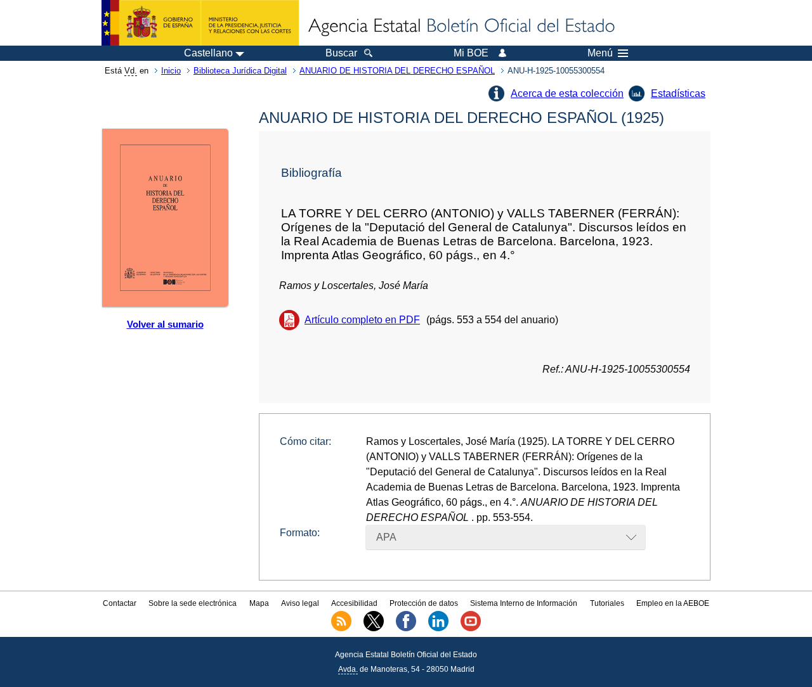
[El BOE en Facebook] (406, 628)
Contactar (119, 603)
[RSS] (341, 628)
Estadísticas (678, 93)
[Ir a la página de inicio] (460, 27)
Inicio (171, 70)
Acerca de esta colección (567, 93)
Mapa (259, 603)
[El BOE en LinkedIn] (438, 628)
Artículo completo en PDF (362, 319)
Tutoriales (607, 603)
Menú (600, 53)
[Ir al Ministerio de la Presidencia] (200, 23)
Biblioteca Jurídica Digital (240, 70)
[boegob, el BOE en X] (373, 628)
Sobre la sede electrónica (192, 603)
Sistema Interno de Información (523, 603)
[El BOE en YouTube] (471, 628)
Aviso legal (300, 603)
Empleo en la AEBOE (672, 603)
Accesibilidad (354, 603)
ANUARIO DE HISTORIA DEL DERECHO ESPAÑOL (397, 70)
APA (386, 537)
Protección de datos (424, 603)
